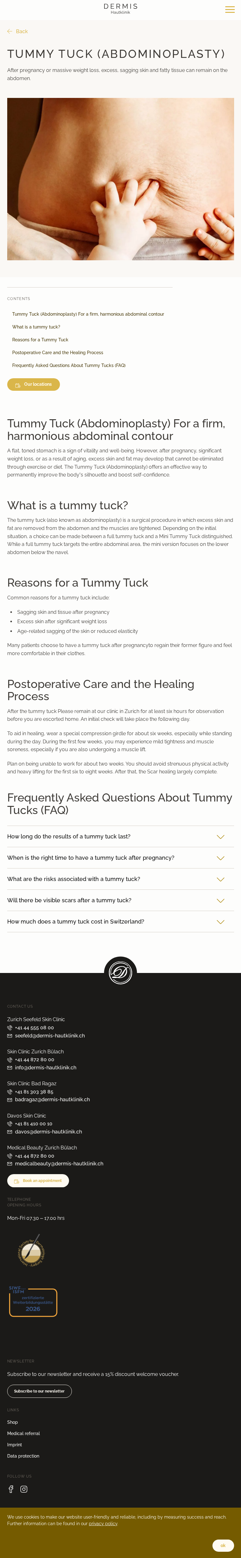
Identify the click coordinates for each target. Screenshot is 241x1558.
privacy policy (103, 1523)
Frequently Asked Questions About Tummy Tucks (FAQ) (69, 365)
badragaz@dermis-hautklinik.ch (52, 1099)
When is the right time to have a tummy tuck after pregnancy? (90, 857)
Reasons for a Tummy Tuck (40, 340)
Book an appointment (42, 1181)
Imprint (14, 1444)
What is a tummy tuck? (36, 327)
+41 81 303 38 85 (34, 1092)
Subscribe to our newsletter (39, 1391)
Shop (12, 1422)
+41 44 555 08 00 (34, 1028)
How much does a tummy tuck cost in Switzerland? (75, 921)
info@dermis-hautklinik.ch (45, 1068)
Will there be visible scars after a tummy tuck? (69, 900)
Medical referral (23, 1433)
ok (223, 1545)
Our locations (38, 384)
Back (22, 31)
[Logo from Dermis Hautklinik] (120, 12)
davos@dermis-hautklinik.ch (48, 1132)
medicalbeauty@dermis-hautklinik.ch (59, 1164)
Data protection (23, 1456)
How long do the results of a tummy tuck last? (69, 836)
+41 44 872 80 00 (34, 1059)
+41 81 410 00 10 (33, 1124)
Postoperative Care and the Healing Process (57, 352)
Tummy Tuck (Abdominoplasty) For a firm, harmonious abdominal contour (88, 314)
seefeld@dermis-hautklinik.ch (50, 1036)
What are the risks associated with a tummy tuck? (73, 879)
